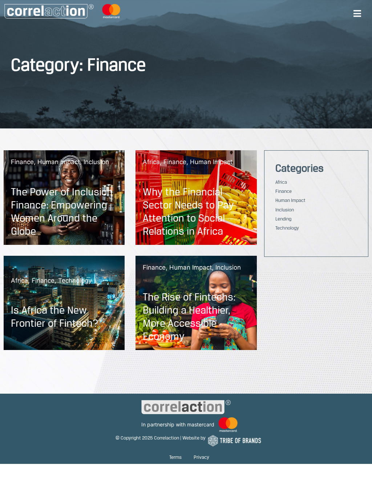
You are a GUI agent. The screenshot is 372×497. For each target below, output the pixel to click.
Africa (151, 162)
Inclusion (96, 162)
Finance (22, 162)
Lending (283, 219)
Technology (75, 280)
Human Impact (58, 162)
